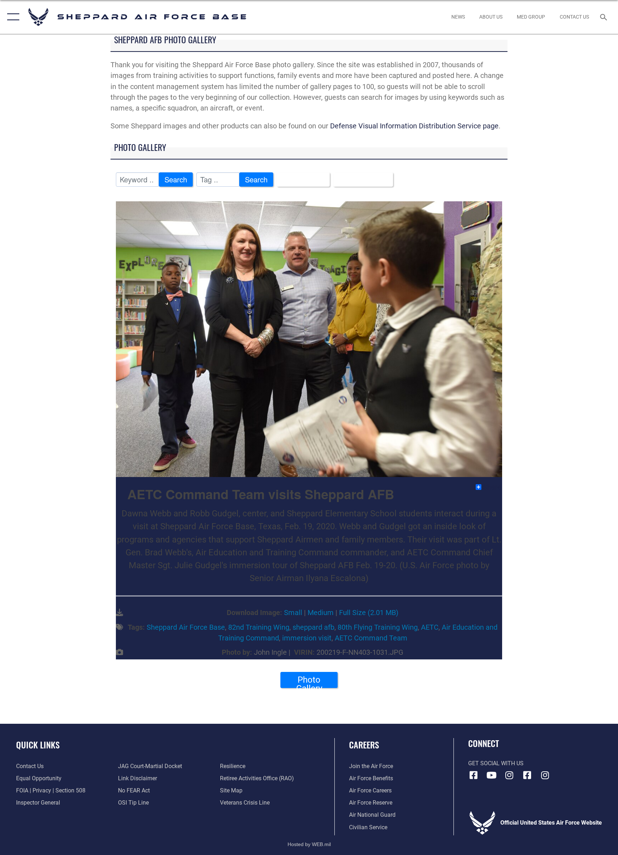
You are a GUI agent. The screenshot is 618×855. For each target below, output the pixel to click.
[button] (11, 17)
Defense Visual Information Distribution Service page (414, 126)
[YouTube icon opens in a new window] (491, 775)
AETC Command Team (371, 638)
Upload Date (360, 179)
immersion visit (307, 638)
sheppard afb (313, 627)
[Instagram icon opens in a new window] (509, 775)
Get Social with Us (496, 763)
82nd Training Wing (258, 627)
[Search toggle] (604, 17)
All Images (300, 179)
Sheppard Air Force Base (186, 627)
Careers (364, 744)
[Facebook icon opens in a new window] (473, 775)
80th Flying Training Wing (378, 627)
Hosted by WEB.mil (309, 844)
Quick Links (38, 744)
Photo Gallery (309, 681)
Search (176, 179)
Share (492, 487)
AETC (429, 627)
